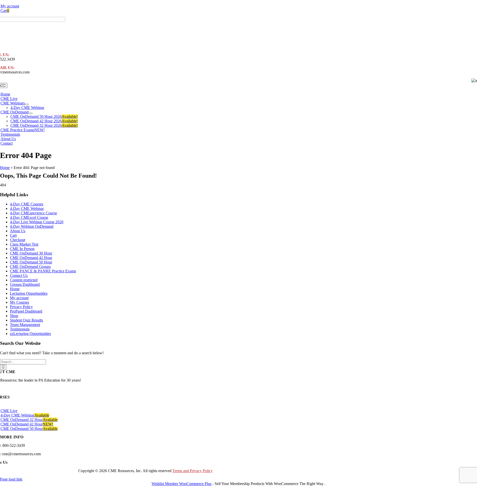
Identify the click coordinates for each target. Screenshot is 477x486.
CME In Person (22, 249)
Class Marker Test (24, 244)
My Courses (19, 302)
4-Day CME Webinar (27, 208)
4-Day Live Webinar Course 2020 (36, 222)
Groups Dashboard (25, 284)
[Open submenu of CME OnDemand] (31, 113)
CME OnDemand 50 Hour (31, 262)
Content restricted (24, 280)
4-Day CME (33, 213)
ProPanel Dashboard (26, 311)
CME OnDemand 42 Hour (31, 258)
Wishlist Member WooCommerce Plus (181, 484)
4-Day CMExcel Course (29, 217)
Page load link (11, 479)
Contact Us (19, 275)
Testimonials (20, 329)
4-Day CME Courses (26, 204)
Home (5, 167)
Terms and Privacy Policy (192, 471)
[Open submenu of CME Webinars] (27, 104)
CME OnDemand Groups (30, 266)
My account (19, 298)
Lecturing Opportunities (28, 293)
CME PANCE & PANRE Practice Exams (43, 271)
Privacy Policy (21, 307)
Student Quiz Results (26, 320)
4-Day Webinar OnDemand (31, 226)
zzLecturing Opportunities (30, 333)
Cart (13, 235)
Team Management (25, 325)
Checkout (17, 240)
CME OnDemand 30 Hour (31, 253)
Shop (14, 316)
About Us (17, 231)
